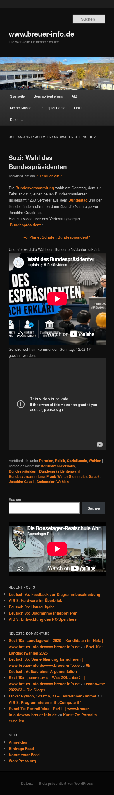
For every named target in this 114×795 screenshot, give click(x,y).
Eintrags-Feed (21, 748)
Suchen (15, 499)
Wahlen (95, 460)
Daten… (16, 119)
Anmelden (18, 742)
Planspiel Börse (52, 107)
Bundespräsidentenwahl (59, 471)
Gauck (94, 476)
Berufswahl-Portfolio (58, 465)
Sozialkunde (77, 460)
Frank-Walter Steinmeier (66, 476)
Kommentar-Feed (24, 754)
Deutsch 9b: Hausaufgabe (32, 607)
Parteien (46, 460)
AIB (74, 95)
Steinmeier (46, 481)
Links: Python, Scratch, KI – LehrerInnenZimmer (52, 696)
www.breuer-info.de (41, 34)
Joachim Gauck (22, 481)
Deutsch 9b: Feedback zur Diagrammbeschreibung (54, 594)
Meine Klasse (21, 107)
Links (78, 107)
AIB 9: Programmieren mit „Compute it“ (45, 702)
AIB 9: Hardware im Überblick (35, 600)
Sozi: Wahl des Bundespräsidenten (38, 162)
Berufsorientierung (48, 95)
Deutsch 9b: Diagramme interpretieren (43, 613)
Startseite (17, 95)
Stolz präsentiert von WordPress (66, 783)
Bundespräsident (23, 471)
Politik (60, 460)
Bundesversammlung (27, 476)
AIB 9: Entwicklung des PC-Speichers (43, 619)
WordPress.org (22, 760)
